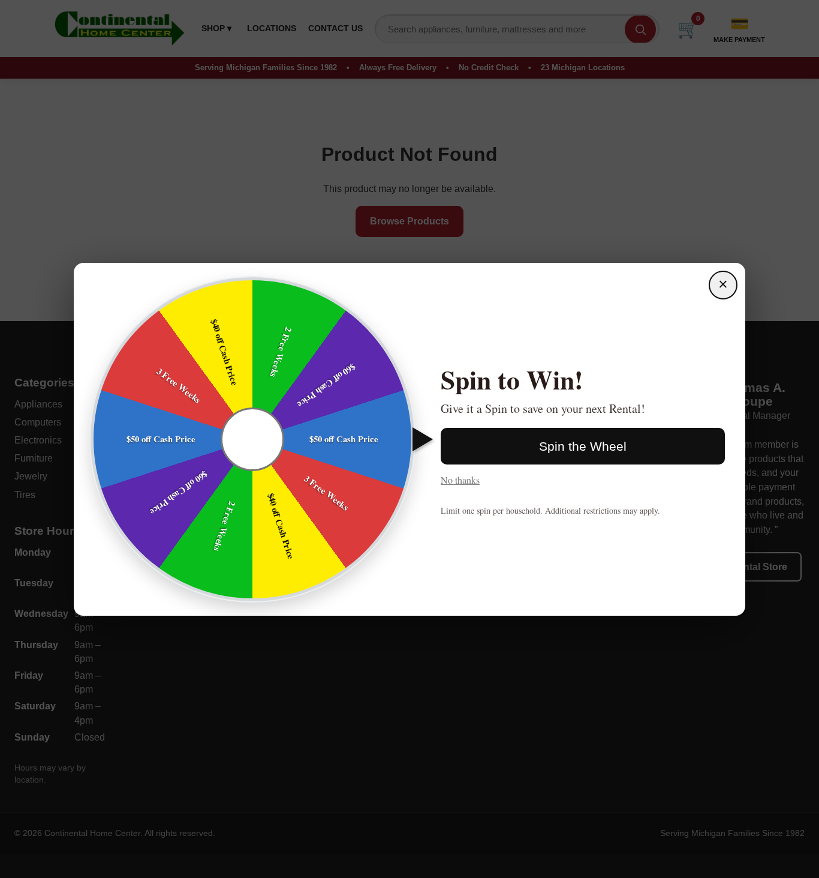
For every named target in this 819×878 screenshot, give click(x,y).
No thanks (460, 480)
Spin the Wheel (583, 446)
